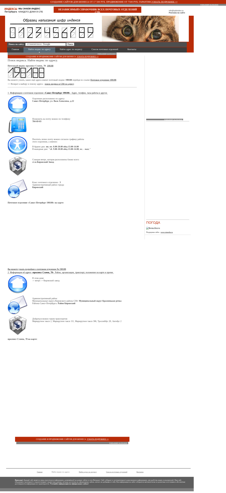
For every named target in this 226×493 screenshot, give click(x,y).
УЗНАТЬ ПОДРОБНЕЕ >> (164, 2)
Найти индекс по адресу (39, 49)
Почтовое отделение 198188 (103, 80)
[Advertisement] (112, 44)
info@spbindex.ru (176, 11)
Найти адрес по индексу (71, 49)
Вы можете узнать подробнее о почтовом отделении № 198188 (37, 269)
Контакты (131, 49)
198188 (50, 66)
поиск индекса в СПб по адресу (59, 84)
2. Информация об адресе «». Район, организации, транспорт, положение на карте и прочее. (61, 272)
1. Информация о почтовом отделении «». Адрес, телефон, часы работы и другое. (58, 93)
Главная (15, 49)
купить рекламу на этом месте (209, 4)
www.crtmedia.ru (167, 232)
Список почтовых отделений (104, 49)
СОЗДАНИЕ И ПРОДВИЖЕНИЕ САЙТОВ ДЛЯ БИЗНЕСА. (51, 56)
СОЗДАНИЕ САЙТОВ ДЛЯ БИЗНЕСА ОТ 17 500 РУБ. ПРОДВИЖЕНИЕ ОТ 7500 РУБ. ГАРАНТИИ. (100, 2)
